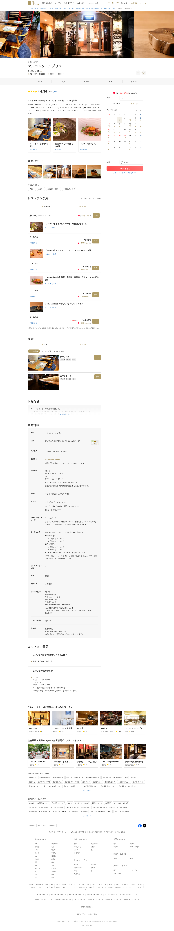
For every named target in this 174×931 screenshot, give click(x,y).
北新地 (132, 844)
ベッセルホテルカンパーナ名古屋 (39, 811)
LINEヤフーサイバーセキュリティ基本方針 (71, 832)
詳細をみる (33, 243)
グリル (140, 884)
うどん (46, 887)
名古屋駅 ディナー (124, 782)
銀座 (36, 844)
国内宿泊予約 (47, 3)
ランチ (135, 104)
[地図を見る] (94, 442)
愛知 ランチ (86, 782)
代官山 (53, 868)
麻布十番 (37, 868)
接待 (52, 884)
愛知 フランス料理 (44, 782)
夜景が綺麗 (39, 884)
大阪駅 (116, 847)
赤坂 (36, 856)
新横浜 (93, 847)
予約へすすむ (125, 168)
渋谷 (36, 862)
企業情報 (32, 826)
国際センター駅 (97, 803)
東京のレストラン (41, 839)
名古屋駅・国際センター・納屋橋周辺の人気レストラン (54, 740)
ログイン (143, 3)
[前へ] (4, 34)
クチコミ (134, 82)
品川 (36, 877)
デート (87, 890)
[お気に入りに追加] (143, 72)
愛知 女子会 (32, 778)
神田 (36, 871)
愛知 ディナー (97, 782)
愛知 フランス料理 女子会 (75, 778)
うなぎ (39, 887)
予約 (96, 215)
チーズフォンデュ (100, 887)
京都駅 (116, 858)
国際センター (78, 868)
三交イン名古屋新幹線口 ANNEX (101, 811)
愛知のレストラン (80, 860)
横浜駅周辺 (94, 844)
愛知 (126, 778)
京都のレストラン (120, 854)
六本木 (37, 850)
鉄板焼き (125, 884)
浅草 (52, 877)
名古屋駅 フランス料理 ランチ (128, 786)
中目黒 (53, 853)
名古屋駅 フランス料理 (72, 782)
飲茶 (52, 887)
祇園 (131, 858)
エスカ (70, 803)
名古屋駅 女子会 (44, 778)
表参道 (53, 859)
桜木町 (76, 850)
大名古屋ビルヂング (58, 803)
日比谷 (37, 853)
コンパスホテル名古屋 (121, 803)
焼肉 (110, 884)
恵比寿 (37, 859)
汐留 (52, 865)
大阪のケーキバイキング (76, 895)
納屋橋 (93, 868)
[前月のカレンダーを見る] (136, 109)
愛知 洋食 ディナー (35, 786)
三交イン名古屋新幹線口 (122, 811)
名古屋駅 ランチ (110, 782)
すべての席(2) (33, 351)
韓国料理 (118, 887)
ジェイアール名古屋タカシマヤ (39, 803)
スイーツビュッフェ (111, 895)
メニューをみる (50, 227)
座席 (63, 82)
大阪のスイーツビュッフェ (43, 900)
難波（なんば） (135, 847)
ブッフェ (100, 884)
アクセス (87, 82)
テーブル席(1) (46, 351)
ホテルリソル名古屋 (57, 807)
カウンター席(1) (59, 351)
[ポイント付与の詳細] (136, 93)
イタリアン (72, 884)
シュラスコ (72, 887)
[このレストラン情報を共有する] (138, 72)
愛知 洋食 (32, 782)
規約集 (51, 832)
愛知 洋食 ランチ (138, 782)
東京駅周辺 (54, 844)
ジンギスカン (82, 887)
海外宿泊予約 (69, 3)
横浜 (75, 844)
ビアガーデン (127, 887)
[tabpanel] (64, 270)
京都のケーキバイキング (94, 895)
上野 (36, 874)
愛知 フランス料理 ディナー (72, 786)
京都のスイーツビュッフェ (62, 900)
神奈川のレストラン (81, 839)
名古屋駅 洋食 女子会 (92, 778)
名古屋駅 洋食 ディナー (108, 786)
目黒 (52, 874)
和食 (88, 884)
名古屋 (76, 865)
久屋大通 (77, 874)
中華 (93, 884)
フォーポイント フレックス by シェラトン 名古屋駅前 (109, 807)
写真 (110, 82)
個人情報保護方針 (94, 832)
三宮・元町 (133, 870)
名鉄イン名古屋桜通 (59, 811)
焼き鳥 (110, 887)
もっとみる (86, 790)
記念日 (64, 884)
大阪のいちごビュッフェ (113, 900)
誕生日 (58, 884)
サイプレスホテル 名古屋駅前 (38, 807)
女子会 (31, 884)
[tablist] (64, 207)
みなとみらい (78, 847)
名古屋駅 (133, 778)
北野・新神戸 (118, 873)
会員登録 (134, 3)
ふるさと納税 (93, 3)
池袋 (36, 865)
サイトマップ (108, 832)
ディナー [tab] (47, 206)
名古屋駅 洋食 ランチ (91, 786)
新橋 (52, 862)
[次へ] (170, 34)
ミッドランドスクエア (82, 803)
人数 (108, 98)
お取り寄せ (81, 3)
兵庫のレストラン (120, 866)
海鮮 (90, 887)
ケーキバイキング (42, 895)
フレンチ (81, 884)
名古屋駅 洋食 (57, 782)
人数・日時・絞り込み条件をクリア (125, 173)
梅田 (115, 844)
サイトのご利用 (120, 832)
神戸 (115, 870)
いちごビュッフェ (79, 900)
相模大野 (77, 853)
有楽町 (53, 850)
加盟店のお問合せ (87, 907)
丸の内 (37, 847)
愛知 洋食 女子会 (58, 778)
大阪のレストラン (120, 839)
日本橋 (53, 856)
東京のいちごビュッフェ (95, 900)
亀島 (75, 871)
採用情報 (52, 826)
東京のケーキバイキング (58, 895)
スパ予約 (58, 3)
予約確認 (124, 3)
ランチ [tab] (83, 207)
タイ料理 (32, 887)
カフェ (64, 887)
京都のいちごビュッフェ (131, 900)
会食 (46, 884)
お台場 (53, 871)
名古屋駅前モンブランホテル (78, 811)
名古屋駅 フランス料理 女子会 (112, 778)
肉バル (58, 887)
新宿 (52, 847)
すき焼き (117, 884)
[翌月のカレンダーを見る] (140, 109)
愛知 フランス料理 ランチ (52, 786)
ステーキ (133, 884)
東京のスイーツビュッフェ (128, 895)
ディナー (117, 104)
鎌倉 (92, 850)
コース (39, 82)
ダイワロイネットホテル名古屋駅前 (78, 807)
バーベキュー (138, 887)
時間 (108, 162)
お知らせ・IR (42, 826)
